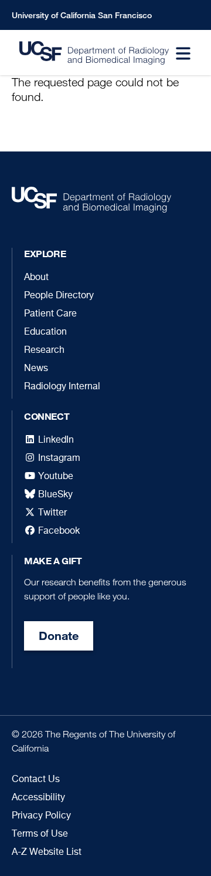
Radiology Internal (62, 387)
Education (45, 332)
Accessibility (38, 798)
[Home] (86, 53)
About (36, 277)
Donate (59, 635)
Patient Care (50, 314)
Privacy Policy (41, 816)
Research (44, 350)
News (36, 368)
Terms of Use (40, 834)
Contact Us (36, 779)
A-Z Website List (46, 852)
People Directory (59, 296)
